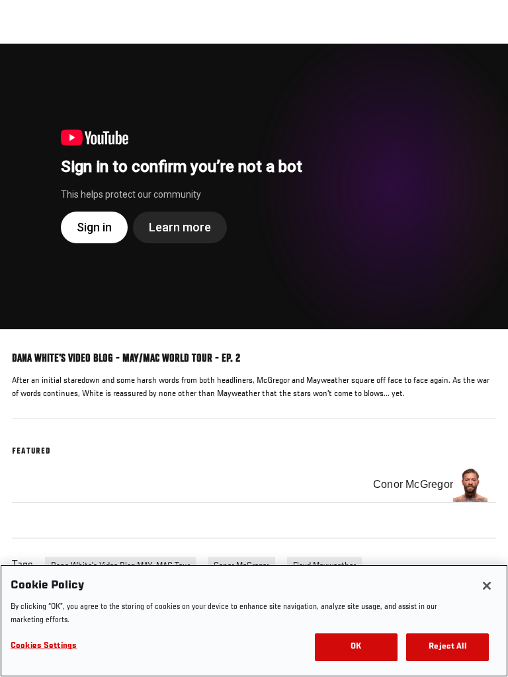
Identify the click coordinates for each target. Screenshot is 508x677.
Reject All (447, 647)
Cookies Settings (44, 646)
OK (356, 647)
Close (484, 68)
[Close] (486, 585)
